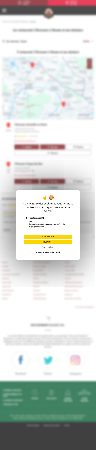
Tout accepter (48, 236)
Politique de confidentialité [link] (48, 252)
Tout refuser (48, 242)
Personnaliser (48, 247)
